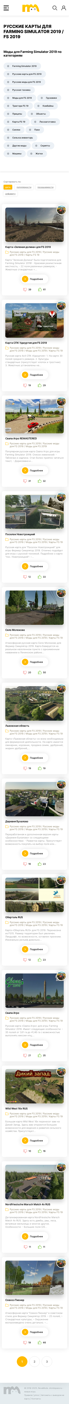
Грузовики (51, 98)
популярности (24, 187)
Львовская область (17, 725)
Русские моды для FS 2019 (26, 82)
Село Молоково (15, 629)
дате (7, 187)
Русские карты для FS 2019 (27, 74)
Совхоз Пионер (14, 1299)
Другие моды (19, 145)
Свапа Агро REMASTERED (21, 438)
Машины (16, 153)
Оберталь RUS (14, 917)
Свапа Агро (12, 1012)
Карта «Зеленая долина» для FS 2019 (28, 246)
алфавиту (10, 193)
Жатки (39, 153)
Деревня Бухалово (16, 821)
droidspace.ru (55, 1388)
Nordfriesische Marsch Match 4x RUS (27, 1204)
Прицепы (17, 113)
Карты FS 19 (18, 121)
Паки (37, 129)
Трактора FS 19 (20, 105)
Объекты (41, 113)
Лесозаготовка (47, 121)
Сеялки (16, 129)
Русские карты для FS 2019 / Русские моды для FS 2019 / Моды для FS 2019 (34, 445)
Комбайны (48, 105)
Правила (28, 1395)
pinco (36, 1395)
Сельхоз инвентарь (22, 137)
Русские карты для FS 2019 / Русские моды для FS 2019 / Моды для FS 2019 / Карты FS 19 (36, 349)
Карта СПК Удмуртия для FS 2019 (26, 342)
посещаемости (45, 187)
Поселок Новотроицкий (20, 534)
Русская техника (21, 90)
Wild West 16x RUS (16, 1108)
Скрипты (45, 145)
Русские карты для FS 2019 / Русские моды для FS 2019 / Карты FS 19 (34, 253)
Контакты (36, 1398)
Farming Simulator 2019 (24, 66)
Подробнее (36, 279)
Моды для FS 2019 (22, 98)
